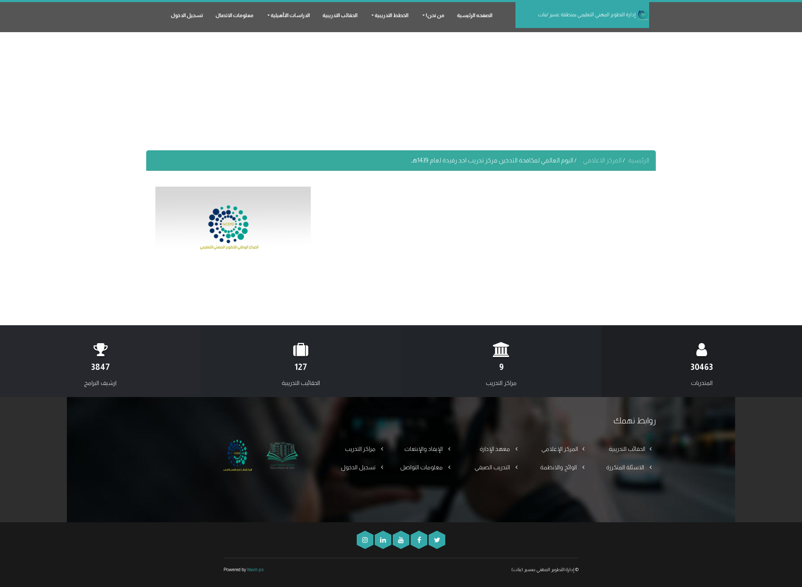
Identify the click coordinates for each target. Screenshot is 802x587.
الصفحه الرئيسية (474, 15)
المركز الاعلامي (603, 160)
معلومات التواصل (422, 467)
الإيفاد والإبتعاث (424, 448)
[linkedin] (382, 540)
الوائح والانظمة (559, 467)
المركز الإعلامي (559, 448)
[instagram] (365, 540)
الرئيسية (638, 160)
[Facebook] (418, 540)
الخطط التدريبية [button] (391, 15)
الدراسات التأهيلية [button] (290, 15)
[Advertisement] (401, 91)
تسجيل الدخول (187, 15)
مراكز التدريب (361, 448)
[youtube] (400, 540)
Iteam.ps (255, 569)
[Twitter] (436, 540)
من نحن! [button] (434, 15)
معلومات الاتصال (235, 15)
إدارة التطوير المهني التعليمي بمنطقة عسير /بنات (587, 15)
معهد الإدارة (495, 448)
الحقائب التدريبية (340, 15)
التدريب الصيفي (493, 467)
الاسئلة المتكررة (625, 467)
